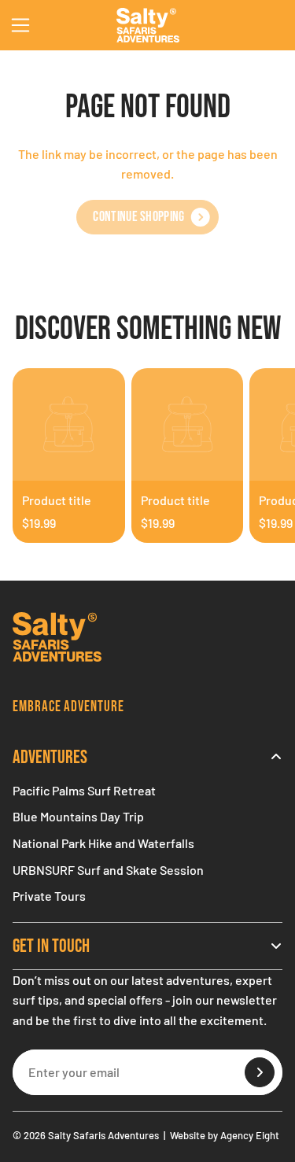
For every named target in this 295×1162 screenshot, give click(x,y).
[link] (147, 217)
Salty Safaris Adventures (103, 1135)
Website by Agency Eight (224, 1135)
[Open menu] (20, 25)
